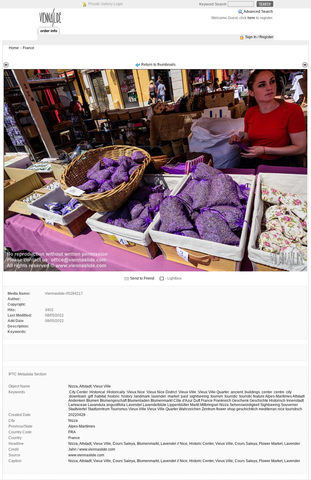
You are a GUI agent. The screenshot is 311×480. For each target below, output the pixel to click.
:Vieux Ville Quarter (213, 392)
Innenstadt (295, 400)
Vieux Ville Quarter (162, 409)
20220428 (76, 415)
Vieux (98, 386)
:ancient (236, 392)
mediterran (268, 409)
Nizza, (73, 386)
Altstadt (298, 396)
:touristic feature (251, 396)
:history (126, 396)
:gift (90, 396)
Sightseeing (270, 405)
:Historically (115, 392)
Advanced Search (258, 11)
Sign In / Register (259, 37)
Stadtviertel (77, 409)
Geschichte (259, 400)
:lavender (158, 396)
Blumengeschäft (113, 400)
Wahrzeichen (190, 409)
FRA (72, 432)
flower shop (225, 409)
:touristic (231, 396)
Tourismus (119, 409)
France (28, 48)
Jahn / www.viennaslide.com (91, 449)
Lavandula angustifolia (106, 405)
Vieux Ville (137, 409)
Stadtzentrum (99, 409)
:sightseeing (199, 396)
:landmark (141, 396)
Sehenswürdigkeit (244, 405)
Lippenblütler (178, 405)
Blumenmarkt (162, 400)
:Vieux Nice (135, 392)
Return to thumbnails (158, 64)
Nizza (224, 405)
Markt (194, 405)
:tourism (216, 396)
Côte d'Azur (183, 400)
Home (14, 48)
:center (266, 392)
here (251, 18)
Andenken (76, 400)
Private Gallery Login (105, 4)
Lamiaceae (77, 405)
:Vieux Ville (187, 392)
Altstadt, (85, 386)
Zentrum (208, 409)
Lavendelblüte (154, 405)
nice (281, 409)
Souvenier (289, 405)
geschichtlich (247, 409)
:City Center (78, 392)
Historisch (277, 400)
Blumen (92, 400)
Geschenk (240, 400)
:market (173, 396)
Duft (196, 400)
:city (288, 392)
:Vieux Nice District (161, 392)
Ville (107, 386)
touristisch (293, 409)
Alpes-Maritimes (278, 396)
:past (184, 396)
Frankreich (222, 400)
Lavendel (134, 405)
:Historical (97, 392)
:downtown (77, 396)
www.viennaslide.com (86, 455)
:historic (113, 396)
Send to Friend (142, 278)
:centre (278, 392)
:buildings (252, 392)
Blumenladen (139, 400)
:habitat (100, 396)
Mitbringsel (209, 405)
